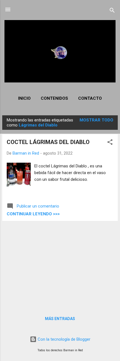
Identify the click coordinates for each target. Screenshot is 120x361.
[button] (110, 143)
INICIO (24, 98)
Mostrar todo (96, 120)
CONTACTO (90, 98)
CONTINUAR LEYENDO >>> (33, 213)
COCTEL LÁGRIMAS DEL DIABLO (48, 142)
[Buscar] (112, 11)
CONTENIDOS (54, 98)
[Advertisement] (60, 264)
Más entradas (60, 318)
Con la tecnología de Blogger (63, 339)
